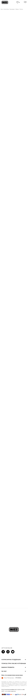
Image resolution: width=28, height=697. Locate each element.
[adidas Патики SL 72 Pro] (14, 297)
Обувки (17, 9)
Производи (12, 9)
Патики (21, 9)
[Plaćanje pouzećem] (25, 694)
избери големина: (6, 159)
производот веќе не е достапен (13, 210)
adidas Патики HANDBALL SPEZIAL (14, 594)
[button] (25, 272)
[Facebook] (3, 651)
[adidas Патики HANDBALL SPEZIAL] (14, 581)
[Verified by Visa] (16, 694)
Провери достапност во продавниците (9, 235)
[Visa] (8, 694)
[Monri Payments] (23, 694)
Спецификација (6, 229)
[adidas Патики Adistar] (14, 510)
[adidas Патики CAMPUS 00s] (14, 475)
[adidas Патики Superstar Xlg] (3, 220)
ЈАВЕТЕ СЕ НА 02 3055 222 (14, 5)
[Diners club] (19, 694)
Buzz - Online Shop (5, 9)
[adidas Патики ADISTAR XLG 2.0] (14, 261)
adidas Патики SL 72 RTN (14, 417)
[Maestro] (5, 694)
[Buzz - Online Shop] (4, 2)
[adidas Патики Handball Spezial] (14, 546)
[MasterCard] (3, 694)
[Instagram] (8, 651)
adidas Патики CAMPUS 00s (14, 488)
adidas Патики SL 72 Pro (14, 310)
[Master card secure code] (12, 694)
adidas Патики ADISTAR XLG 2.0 (14, 274)
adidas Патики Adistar (14, 523)
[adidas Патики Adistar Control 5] (14, 332)
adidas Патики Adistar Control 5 (14, 345)
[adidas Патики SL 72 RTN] (14, 404)
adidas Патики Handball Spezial (14, 559)
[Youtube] (12, 651)
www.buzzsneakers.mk (11, 689)
